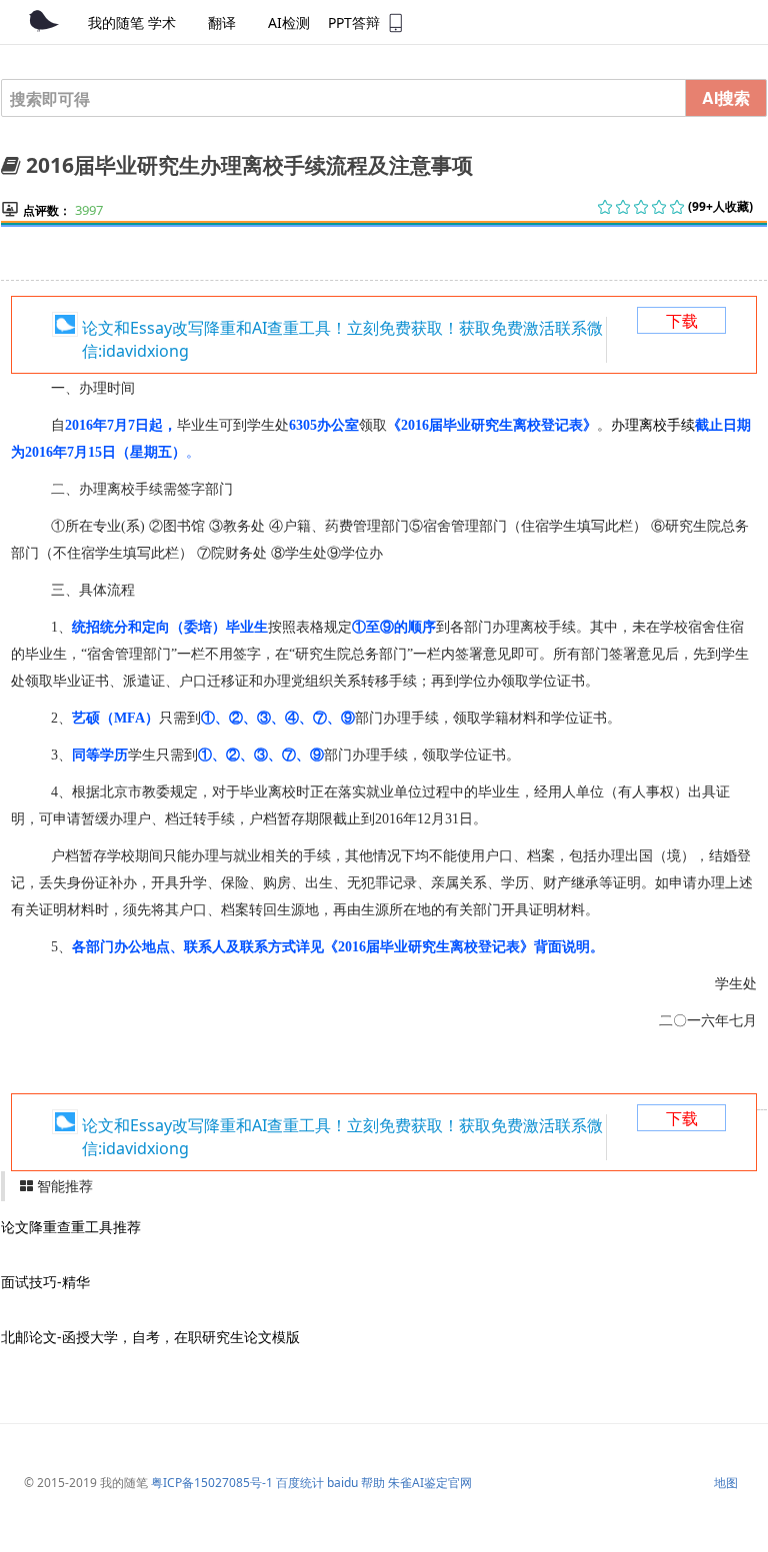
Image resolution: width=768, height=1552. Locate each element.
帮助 (373, 1482)
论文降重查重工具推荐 (71, 1226)
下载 (682, 321)
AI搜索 (726, 97)
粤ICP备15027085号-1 (212, 1482)
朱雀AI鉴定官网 (430, 1482)
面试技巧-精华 (45, 1281)
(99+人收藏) (720, 206)
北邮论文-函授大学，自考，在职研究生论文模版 (150, 1336)
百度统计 (300, 1482)
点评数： (47, 210)
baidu (342, 1482)
